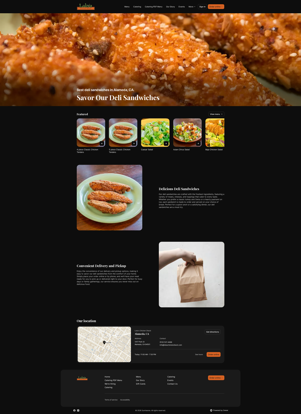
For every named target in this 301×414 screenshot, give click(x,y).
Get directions (212, 332)
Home (107, 377)
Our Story (170, 6)
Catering (137, 6)
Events (182, 6)
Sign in (202, 6)
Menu (127, 6)
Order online (213, 354)
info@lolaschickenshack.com (171, 345)
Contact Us (172, 384)
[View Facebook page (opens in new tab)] (74, 410)
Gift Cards (140, 384)
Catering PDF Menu (153, 6)
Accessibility (125, 400)
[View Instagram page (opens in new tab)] (78, 410)
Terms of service (111, 400)
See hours (199, 354)
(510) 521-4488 (166, 342)
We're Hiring (110, 384)
